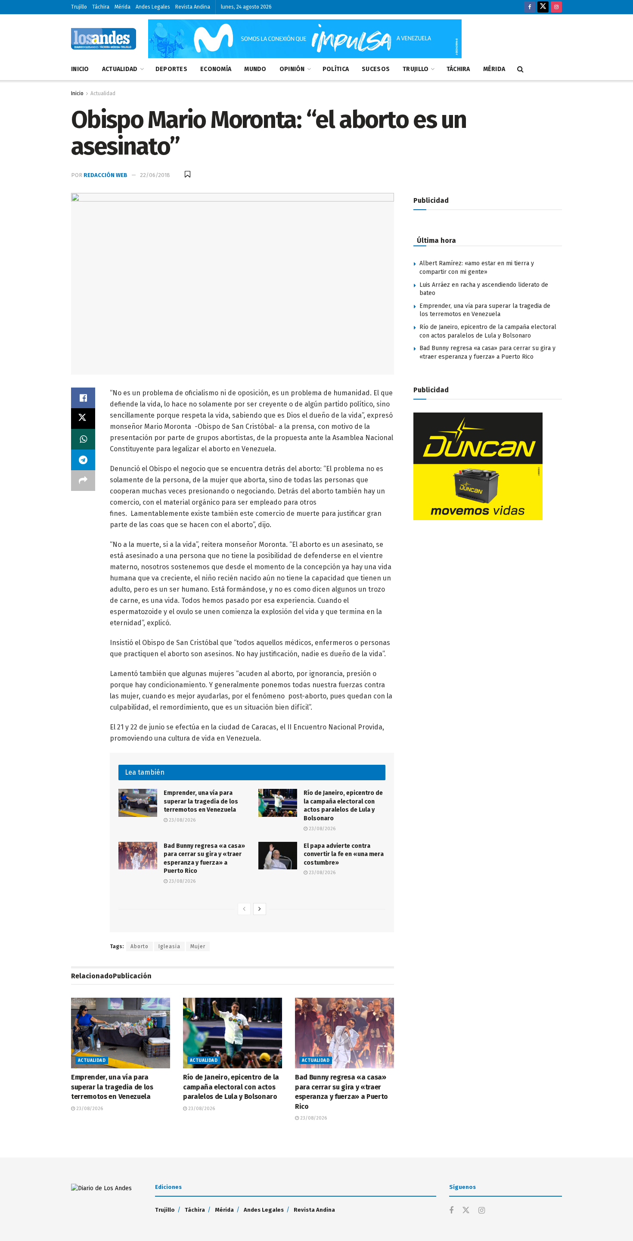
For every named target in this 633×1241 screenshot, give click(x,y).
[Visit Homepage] (103, 39)
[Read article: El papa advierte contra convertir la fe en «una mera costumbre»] (277, 855)
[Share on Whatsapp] (83, 439)
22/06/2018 (155, 175)
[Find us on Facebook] (529, 7)
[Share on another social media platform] (83, 480)
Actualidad (120, 69)
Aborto (139, 946)
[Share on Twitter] (83, 418)
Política (336, 69)
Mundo (255, 69)
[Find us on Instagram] (556, 7)
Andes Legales (153, 7)
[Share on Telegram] (83, 460)
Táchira (100, 7)
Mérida (122, 7)
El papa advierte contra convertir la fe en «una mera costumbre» (344, 854)
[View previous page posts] (244, 909)
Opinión (292, 69)
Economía (215, 69)
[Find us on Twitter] (543, 7)
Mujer (197, 946)
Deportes (171, 69)
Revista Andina (192, 7)
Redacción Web (105, 175)
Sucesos (376, 69)
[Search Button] (520, 69)
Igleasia (169, 946)
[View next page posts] (259, 909)
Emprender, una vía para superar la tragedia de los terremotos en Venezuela (201, 801)
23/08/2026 (181, 820)
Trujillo (79, 7)
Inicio (80, 69)
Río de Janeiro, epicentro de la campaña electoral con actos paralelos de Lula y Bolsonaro (231, 1087)
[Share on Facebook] (83, 398)
